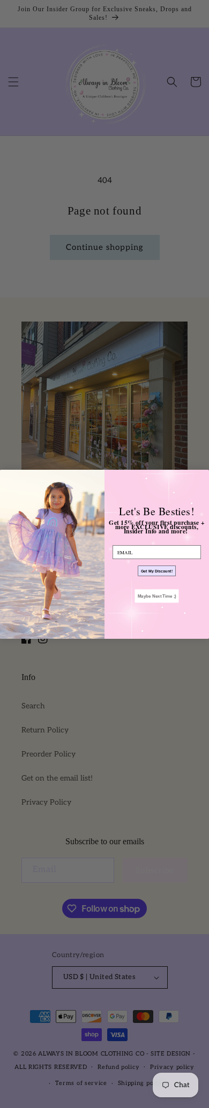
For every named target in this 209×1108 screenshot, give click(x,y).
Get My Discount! (157, 570)
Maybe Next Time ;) (157, 595)
